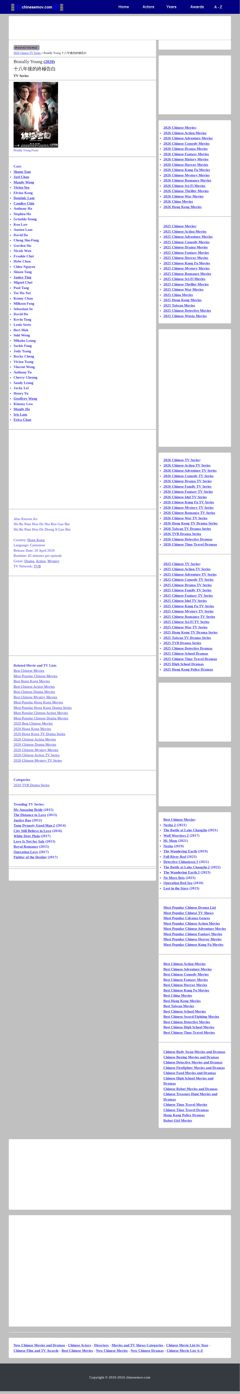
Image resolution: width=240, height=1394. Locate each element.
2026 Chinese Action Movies (185, 133)
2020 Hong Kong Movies (32, 729)
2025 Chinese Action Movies (185, 231)
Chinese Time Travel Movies (185, 1104)
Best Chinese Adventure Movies (187, 969)
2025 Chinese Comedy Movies (186, 242)
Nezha (168, 846)
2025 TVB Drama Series (182, 643)
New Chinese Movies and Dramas (39, 1345)
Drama (29, 561)
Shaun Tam (22, 172)
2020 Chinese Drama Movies (35, 744)
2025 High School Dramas (183, 664)
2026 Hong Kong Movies (182, 207)
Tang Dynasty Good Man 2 (34, 825)
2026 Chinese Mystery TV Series (188, 507)
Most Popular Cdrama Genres (186, 918)
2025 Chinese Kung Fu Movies (186, 263)
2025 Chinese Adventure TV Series (190, 574)
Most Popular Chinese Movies (35, 676)
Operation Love (26, 852)
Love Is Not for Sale (29, 841)
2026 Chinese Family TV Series (187, 486)
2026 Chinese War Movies (183, 196)
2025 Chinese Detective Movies (187, 310)
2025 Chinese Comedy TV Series (188, 579)
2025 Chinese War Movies (183, 289)
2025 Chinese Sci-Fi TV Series (186, 622)
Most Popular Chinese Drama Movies (41, 718)
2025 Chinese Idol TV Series (185, 601)
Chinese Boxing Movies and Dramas (191, 1057)
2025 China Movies (178, 295)
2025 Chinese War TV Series (185, 627)
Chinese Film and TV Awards (36, 1350)
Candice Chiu (24, 203)
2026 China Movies (178, 201)
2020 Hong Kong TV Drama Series (39, 734)
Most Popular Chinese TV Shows (188, 913)
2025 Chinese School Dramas (185, 653)
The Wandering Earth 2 (181, 872)
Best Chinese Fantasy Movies (185, 980)
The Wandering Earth (180, 851)
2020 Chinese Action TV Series (36, 755)
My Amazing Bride (28, 810)
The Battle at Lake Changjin (185, 830)
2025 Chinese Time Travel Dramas (190, 659)
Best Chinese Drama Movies (34, 692)
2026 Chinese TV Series (181, 460)
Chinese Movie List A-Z (185, 1350)
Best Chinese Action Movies (34, 686)
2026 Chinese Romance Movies (187, 180)
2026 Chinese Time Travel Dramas (190, 544)
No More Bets (174, 878)
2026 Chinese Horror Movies (185, 165)
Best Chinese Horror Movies (185, 985)
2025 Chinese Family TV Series (187, 590)
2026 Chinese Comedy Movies (186, 143)
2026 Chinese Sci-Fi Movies (184, 186)
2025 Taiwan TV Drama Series (187, 638)
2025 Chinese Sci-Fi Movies (184, 279)
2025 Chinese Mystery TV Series (188, 611)
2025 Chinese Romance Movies (187, 274)
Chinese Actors (79, 1345)
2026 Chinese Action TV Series (186, 465)
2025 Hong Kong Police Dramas (188, 669)
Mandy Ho (22, 409)
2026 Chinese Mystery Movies (186, 175)
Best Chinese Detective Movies (186, 1022)
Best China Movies (177, 995)
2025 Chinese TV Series (181, 564)
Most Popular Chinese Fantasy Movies (192, 934)
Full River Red (174, 856)
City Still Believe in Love (32, 831)
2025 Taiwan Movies (179, 305)
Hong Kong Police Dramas (184, 1115)
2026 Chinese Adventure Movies (188, 138)
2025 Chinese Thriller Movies (186, 284)
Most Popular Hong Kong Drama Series (43, 708)
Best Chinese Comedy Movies (186, 974)
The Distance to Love (30, 815)
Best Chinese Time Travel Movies (189, 1032)
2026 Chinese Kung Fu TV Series (188, 502)
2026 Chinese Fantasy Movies (186, 154)
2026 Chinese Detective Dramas (187, 539)
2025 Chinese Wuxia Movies (185, 316)
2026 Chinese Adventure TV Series (190, 470)
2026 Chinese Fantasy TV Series (188, 492)
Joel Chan (21, 177)
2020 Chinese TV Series (27, 53)
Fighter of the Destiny (30, 857)
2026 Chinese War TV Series (185, 518)
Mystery (53, 561)
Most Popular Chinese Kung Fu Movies (193, 944)
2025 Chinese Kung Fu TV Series (188, 606)
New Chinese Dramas (147, 1350)
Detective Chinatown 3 (180, 862)
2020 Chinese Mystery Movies (36, 750)
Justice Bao (22, 820)
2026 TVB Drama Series (182, 534)
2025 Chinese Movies (179, 226)
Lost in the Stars (175, 888)
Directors (101, 1345)
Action (41, 561)
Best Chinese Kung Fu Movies (186, 990)
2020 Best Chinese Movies (33, 723)
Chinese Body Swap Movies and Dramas (194, 1052)
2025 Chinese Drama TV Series (187, 585)
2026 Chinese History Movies (185, 159)
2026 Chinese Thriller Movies (186, 191)
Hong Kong (36, 540)
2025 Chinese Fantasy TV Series (188, 595)
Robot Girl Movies (177, 1120)
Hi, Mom (170, 841)
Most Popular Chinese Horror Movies (192, 939)
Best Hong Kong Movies (32, 681)
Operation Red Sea (177, 883)
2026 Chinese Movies (179, 127)
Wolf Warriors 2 (176, 835)
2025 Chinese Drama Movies (185, 247)
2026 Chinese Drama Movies (185, 149)
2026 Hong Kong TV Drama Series (190, 523)
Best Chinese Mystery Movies (35, 697)
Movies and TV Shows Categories (137, 1345)
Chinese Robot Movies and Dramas (190, 1089)
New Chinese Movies (112, 1350)
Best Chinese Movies (29, 670)
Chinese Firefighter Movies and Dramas (194, 1068)
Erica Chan (22, 420)
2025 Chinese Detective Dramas (187, 648)
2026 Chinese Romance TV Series (189, 513)
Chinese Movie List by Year (187, 1345)
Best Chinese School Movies (184, 1011)
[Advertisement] (120, 28)
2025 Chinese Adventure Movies (188, 237)
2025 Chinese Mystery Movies (186, 268)
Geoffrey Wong (25, 398)
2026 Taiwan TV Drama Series (187, 529)
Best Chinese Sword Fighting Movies (191, 1016)
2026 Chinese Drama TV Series (187, 481)
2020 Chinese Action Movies (35, 739)
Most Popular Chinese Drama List (189, 907)
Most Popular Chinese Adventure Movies (194, 929)
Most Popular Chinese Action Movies (41, 713)
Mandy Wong (24, 182)
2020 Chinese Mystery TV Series (38, 760)
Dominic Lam (24, 198)
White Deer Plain (27, 836)
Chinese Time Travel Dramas (186, 1110)
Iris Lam (20, 414)
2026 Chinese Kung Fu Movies (186, 170)
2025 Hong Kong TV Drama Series (190, 632)
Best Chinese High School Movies (188, 1027)
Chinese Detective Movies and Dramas (192, 1062)
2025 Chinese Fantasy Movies (186, 252)
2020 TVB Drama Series (31, 785)
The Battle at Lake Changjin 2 (186, 867)
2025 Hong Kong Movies (182, 300)
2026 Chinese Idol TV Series (185, 497)
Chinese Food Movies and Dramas (189, 1073)
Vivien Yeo (22, 187)
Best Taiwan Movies (178, 1006)
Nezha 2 (169, 825)
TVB (37, 566)
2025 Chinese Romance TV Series (189, 617)
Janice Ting (22, 277)
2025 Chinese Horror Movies (185, 258)
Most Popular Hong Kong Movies (38, 702)
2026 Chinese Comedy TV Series (188, 476)
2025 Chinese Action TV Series (186, 569)
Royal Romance (26, 846)
